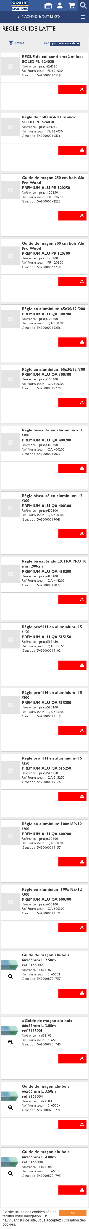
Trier (45, 43)
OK (73, 1213)
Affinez (19, 43)
